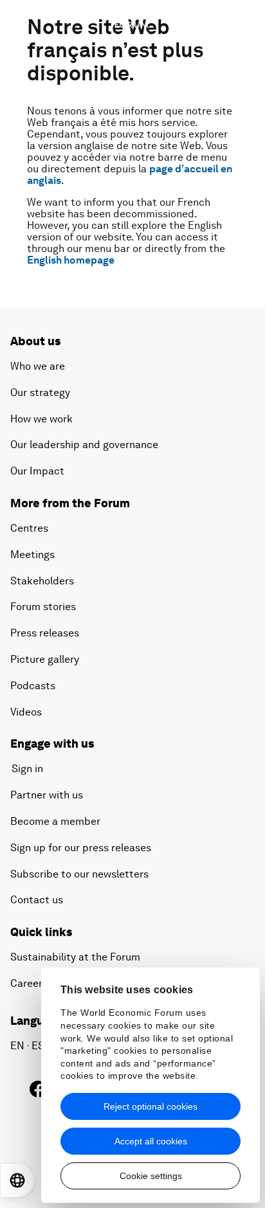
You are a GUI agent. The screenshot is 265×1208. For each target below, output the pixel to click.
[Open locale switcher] (17, 1180)
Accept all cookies (150, 1141)
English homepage (70, 260)
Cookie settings (151, 1176)
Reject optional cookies (150, 1106)
